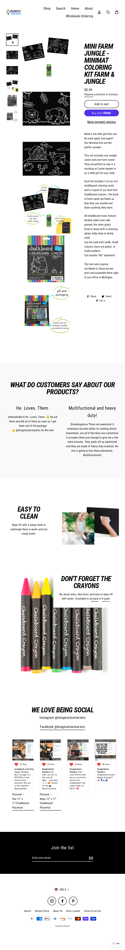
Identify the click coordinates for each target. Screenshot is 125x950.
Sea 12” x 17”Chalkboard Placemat (20, 803)
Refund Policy (42, 911)
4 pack (95, 598)
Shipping (88, 94)
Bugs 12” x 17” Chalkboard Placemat (48, 803)
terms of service (92, 911)
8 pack (106, 598)
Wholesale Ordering (79, 16)
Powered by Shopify (62, 926)
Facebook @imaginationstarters (62, 727)
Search (61, 8)
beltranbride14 (16, 417)
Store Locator (73, 911)
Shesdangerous (79, 424)
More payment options (101, 122)
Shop (47, 8)
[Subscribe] (90, 858)
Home (75, 8)
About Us (57, 911)
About (89, 8)
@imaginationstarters (28, 430)
